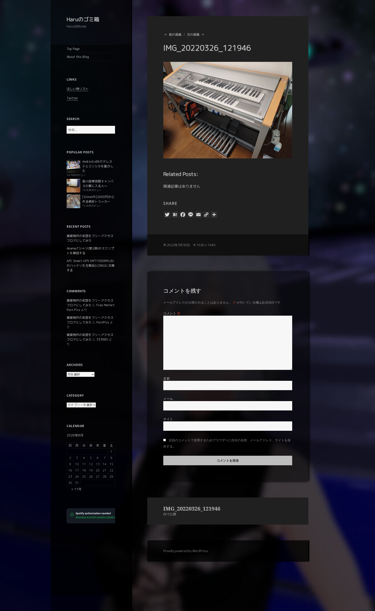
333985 (102, 339)
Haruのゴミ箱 (83, 19)
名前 (166, 378)
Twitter (72, 98)
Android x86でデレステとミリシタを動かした (97, 166)
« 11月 (76, 489)
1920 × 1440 (205, 245)
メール (168, 399)
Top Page (73, 49)
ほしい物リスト (77, 89)
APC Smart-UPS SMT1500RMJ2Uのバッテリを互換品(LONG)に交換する (91, 265)
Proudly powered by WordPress (185, 551)
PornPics (102, 322)
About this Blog (78, 57)
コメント (171, 313)
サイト (168, 419)
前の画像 (175, 34)
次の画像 (193, 34)
